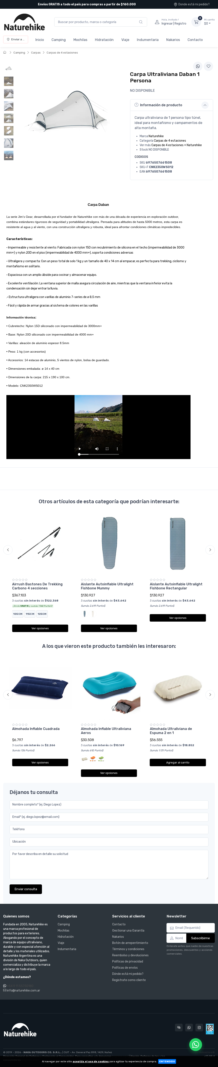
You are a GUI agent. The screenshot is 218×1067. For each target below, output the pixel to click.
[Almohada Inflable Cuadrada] (40, 688)
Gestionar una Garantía (128, 930)
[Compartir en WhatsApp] (197, 66)
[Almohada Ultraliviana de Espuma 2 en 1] (178, 688)
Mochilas (80, 40)
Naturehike (156, 136)
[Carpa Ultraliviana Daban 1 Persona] (9, 69)
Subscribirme (200, 938)
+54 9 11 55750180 (20, 986)
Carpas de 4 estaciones (62, 52)
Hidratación (104, 40)
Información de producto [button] (161, 105)
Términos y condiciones (128, 949)
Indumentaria (148, 40)
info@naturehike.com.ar (23, 990)
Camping (59, 40)
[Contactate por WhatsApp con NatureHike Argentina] (189, 1027)
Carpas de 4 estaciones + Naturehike (176, 145)
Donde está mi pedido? (194, 4)
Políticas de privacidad (127, 961)
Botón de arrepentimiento (130, 943)
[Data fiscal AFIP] (210, 1029)
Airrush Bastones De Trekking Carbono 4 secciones (37, 586)
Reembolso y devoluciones (130, 955)
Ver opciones (40, 628)
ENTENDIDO (167, 1061)
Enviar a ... (17, 39)
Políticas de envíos (125, 968)
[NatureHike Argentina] (24, 22)
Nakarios (173, 40)
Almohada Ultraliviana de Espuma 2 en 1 (171, 731)
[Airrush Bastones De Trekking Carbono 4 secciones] (40, 543)
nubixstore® (207, 1052)
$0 (209, 21)
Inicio (39, 40)
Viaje (125, 40)
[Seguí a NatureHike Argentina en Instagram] (199, 1027)
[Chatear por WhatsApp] (195, 1044)
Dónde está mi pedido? (127, 974)
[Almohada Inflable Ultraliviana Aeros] (109, 688)
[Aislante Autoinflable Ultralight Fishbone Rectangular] (178, 543)
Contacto (195, 40)
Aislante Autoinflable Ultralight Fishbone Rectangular (176, 586)
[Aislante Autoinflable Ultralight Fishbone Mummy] (109, 543)
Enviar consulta (25, 889)
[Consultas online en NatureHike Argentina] (179, 1027)
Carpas (36, 52)
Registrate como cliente (129, 980)
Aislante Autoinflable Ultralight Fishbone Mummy (107, 586)
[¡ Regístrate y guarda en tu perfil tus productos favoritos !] (208, 66)
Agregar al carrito (177, 762)
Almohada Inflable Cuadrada (36, 729)
